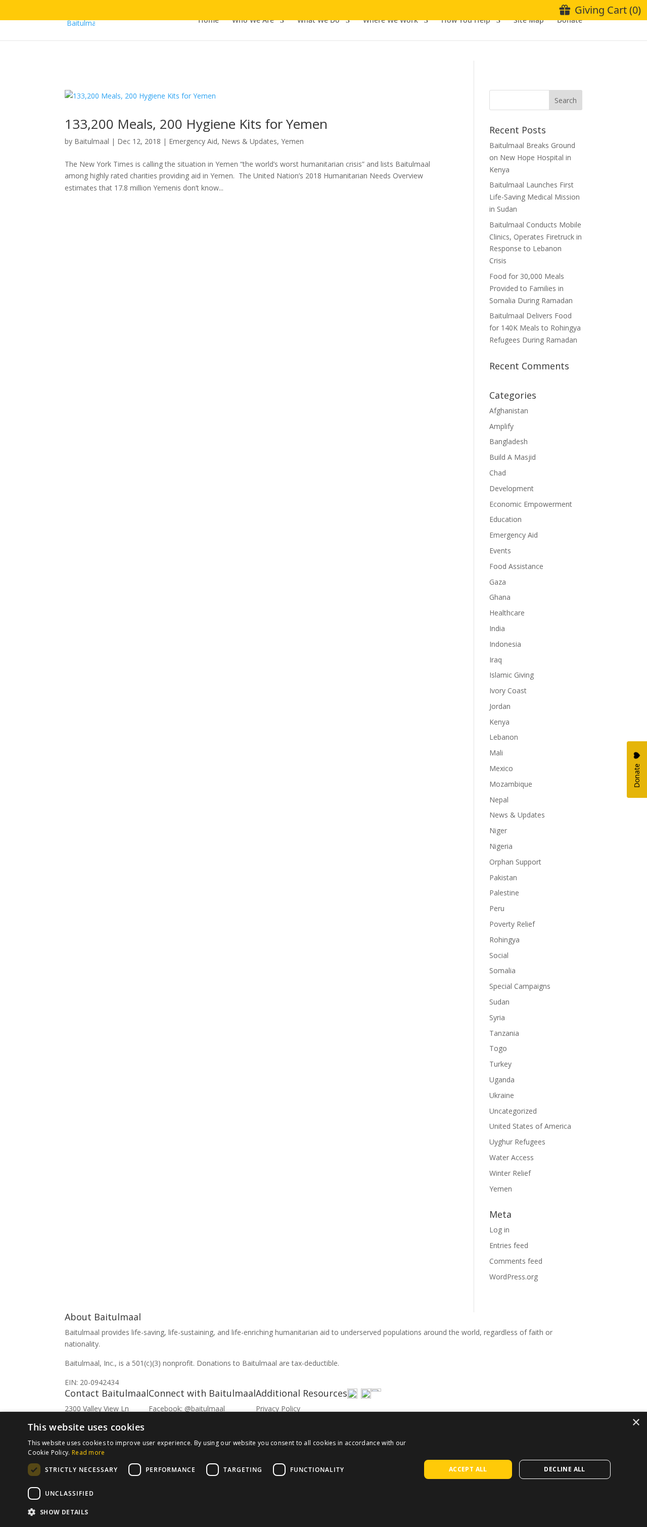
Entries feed (508, 1245)
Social (499, 955)
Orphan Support (515, 862)
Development (511, 488)
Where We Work (390, 21)
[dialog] (323, 1469)
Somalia (502, 970)
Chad (497, 473)
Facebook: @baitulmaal (187, 1408)
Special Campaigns (519, 986)
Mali (496, 752)
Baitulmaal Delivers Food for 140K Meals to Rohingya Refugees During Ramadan (535, 328)
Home (208, 21)
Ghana (500, 597)
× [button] (635, 1422)
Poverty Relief (512, 924)
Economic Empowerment (530, 504)
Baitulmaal (91, 141)
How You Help (465, 21)
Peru (496, 908)
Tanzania (504, 1033)
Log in (499, 1229)
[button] (218, 1512)
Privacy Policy (278, 1408)
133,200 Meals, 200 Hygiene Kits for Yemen (196, 124)
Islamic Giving (511, 675)
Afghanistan (508, 410)
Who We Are (253, 21)
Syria (497, 1017)
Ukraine (501, 1095)
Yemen (292, 141)
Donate (569, 21)
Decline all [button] (564, 1469)
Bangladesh (508, 441)
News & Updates (249, 141)
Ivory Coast (508, 690)
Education (505, 519)
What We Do (318, 21)
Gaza (497, 582)
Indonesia (505, 644)
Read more (88, 1452)
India (497, 628)
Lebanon (503, 737)
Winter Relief (510, 1173)
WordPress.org (513, 1276)
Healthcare (507, 612)
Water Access (511, 1157)
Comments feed (515, 1261)
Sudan (499, 1002)
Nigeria (501, 846)
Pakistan (503, 877)
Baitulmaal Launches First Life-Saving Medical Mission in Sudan (534, 197)
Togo (498, 1048)
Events (500, 550)
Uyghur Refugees (517, 1142)
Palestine (504, 892)
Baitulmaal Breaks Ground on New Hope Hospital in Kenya (532, 157)
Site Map (529, 21)
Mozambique (510, 784)
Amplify (501, 426)
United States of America (530, 1126)
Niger (498, 830)
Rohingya (504, 939)
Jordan (500, 706)
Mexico (501, 768)
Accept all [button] (468, 1469)
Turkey (500, 1064)
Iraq (495, 659)
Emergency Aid (193, 141)
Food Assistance (516, 566)
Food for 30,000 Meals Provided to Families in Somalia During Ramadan (531, 288)
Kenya (499, 722)
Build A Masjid (512, 457)
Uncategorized (513, 1111)
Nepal (499, 799)
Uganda (502, 1079)
